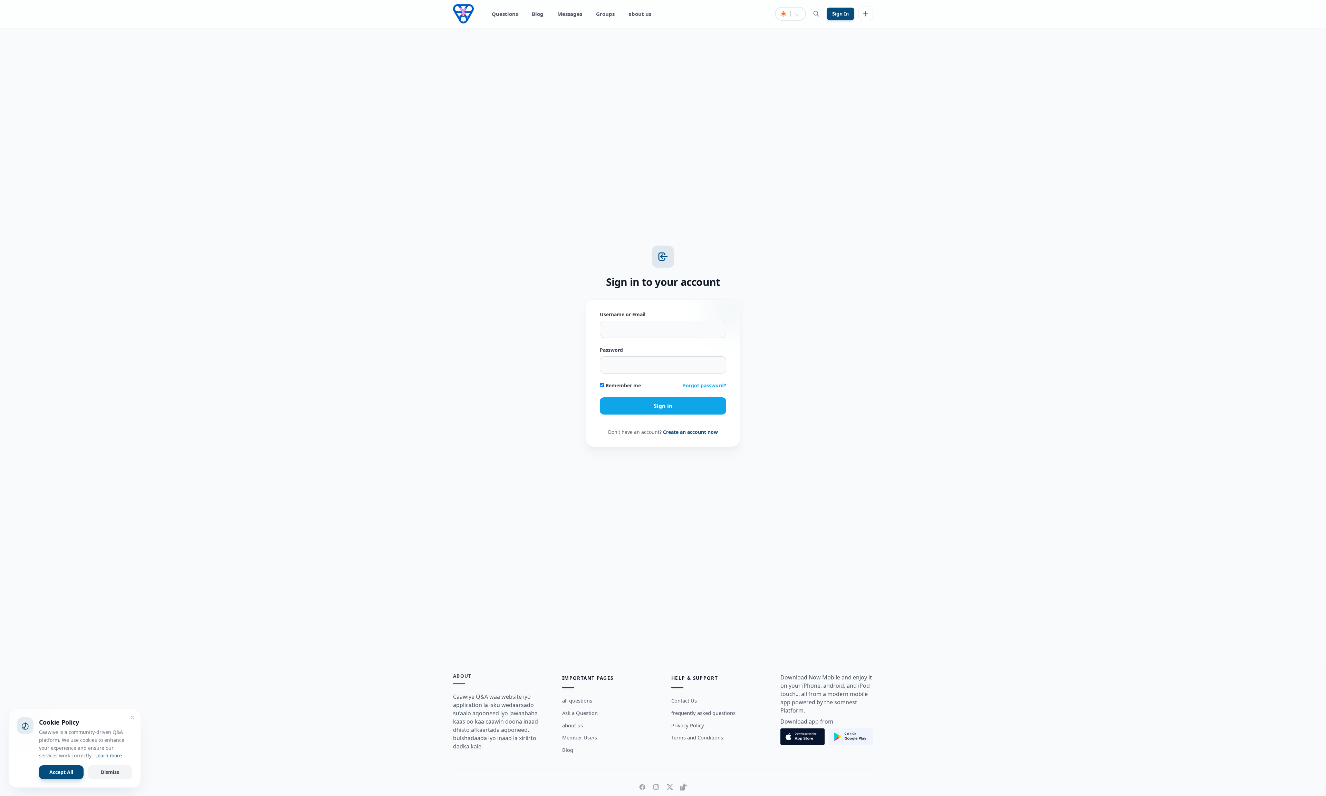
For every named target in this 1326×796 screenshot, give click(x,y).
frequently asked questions (703, 712)
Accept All (61, 772)
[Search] (816, 14)
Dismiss (110, 772)
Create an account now (690, 432)
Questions (505, 13)
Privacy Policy (687, 725)
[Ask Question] (865, 14)
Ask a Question (580, 712)
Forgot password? (704, 385)
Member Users (579, 737)
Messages (569, 13)
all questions (577, 700)
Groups (605, 13)
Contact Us (684, 700)
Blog (538, 13)
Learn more (108, 755)
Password (611, 350)
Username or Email (622, 314)
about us (639, 13)
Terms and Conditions (697, 737)
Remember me (622, 385)
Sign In (840, 13)
